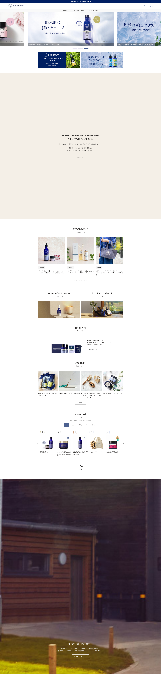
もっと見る (79, 402)
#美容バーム (65, 10)
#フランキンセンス (75, 10)
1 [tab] (74, 280)
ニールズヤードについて (79, 656)
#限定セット (83, 10)
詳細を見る (91, 349)
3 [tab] (84, 48)
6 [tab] (87, 280)
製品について (80, 157)
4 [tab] (82, 280)
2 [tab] (78, 48)
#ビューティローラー (93, 10)
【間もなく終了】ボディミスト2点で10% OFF (80, 1)
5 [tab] (84, 280)
